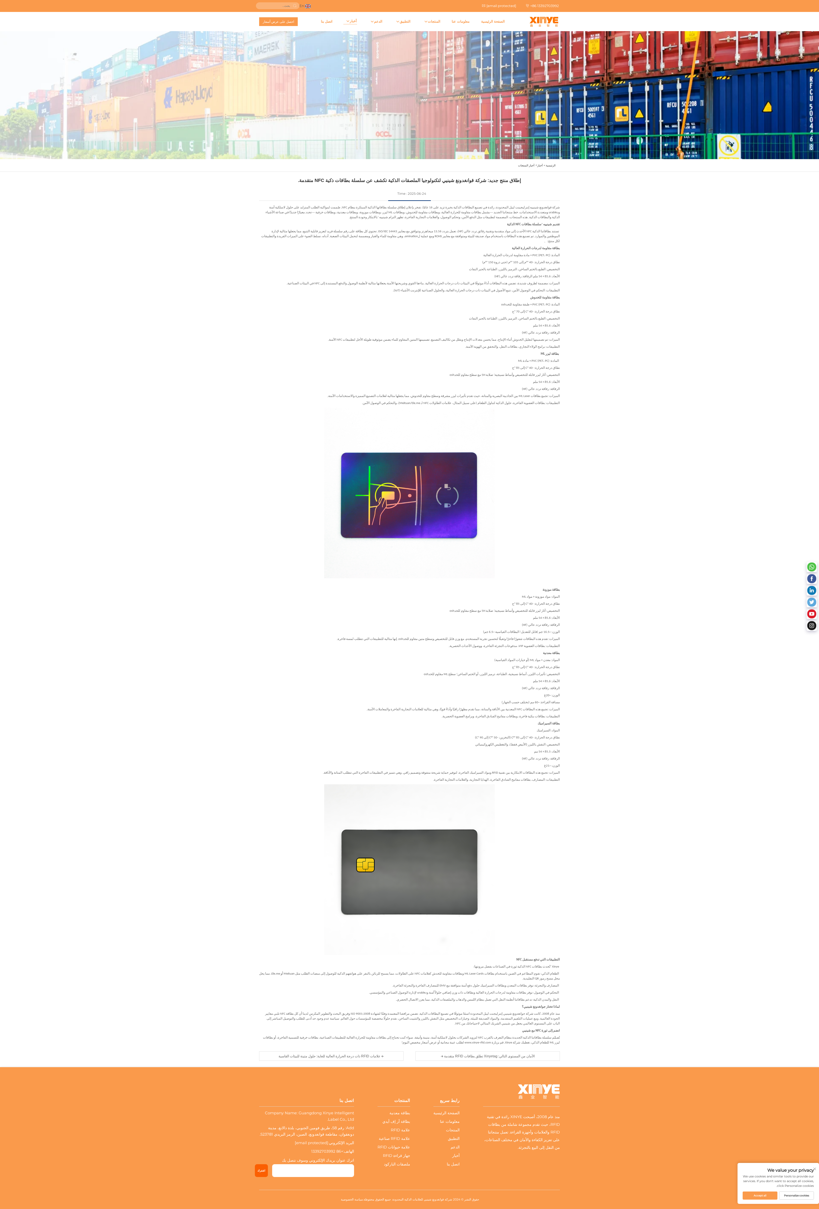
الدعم (378, 21)
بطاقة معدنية (399, 1113)
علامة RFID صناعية (394, 1138)
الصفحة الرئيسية (493, 21)
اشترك (261, 1170)
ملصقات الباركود (397, 1164)
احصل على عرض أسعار (278, 22)
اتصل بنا (326, 21)
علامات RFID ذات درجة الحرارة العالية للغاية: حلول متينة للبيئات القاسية (330, 1056)
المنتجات (434, 21)
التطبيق (405, 21)
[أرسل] (294, 5)
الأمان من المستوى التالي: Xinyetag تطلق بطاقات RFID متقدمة (489, 1056)
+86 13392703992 (544, 6)
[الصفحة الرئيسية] (544, 21)
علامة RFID (400, 1130)
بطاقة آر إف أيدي (396, 1121)
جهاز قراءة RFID (396, 1155)
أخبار (353, 21)
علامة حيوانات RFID (394, 1147)
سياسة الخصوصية (352, 1199)
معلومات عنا (461, 21)
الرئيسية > (550, 165)
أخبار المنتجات (526, 165)
